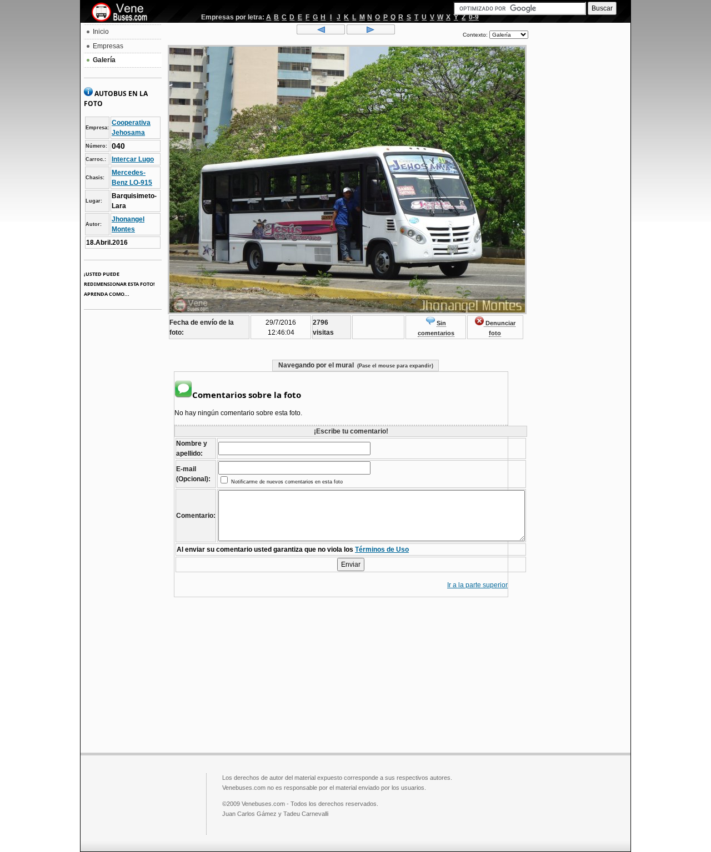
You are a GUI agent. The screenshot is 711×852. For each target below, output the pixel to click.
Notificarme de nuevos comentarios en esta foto (286, 482)
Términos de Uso (382, 549)
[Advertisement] (579, 192)
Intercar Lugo (133, 159)
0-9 (474, 17)
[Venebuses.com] (124, 12)
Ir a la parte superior (477, 585)
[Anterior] (321, 32)
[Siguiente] (371, 32)
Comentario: (196, 516)
